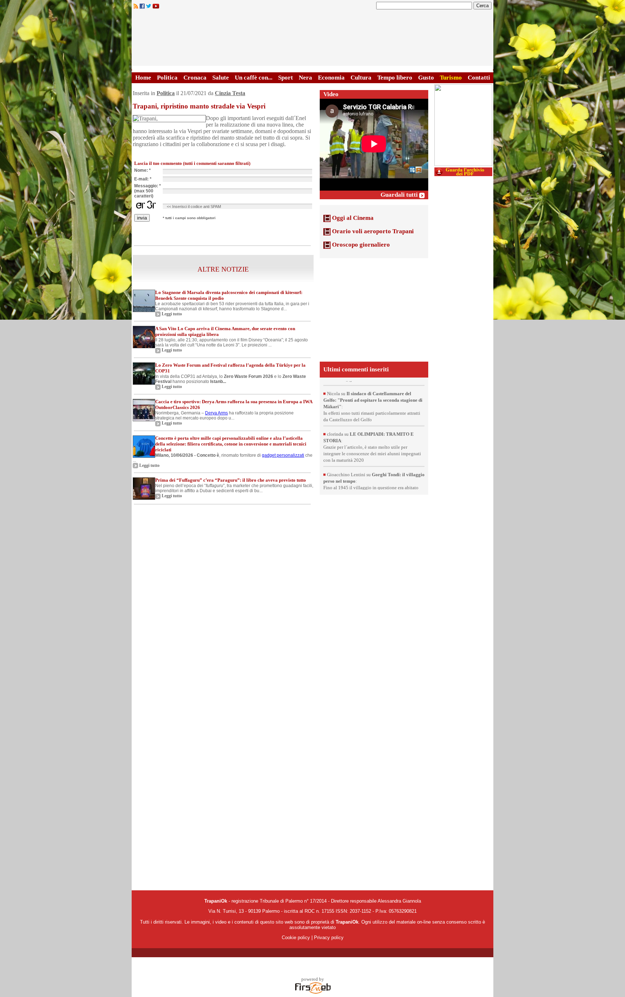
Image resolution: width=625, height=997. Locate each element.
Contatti (479, 77)
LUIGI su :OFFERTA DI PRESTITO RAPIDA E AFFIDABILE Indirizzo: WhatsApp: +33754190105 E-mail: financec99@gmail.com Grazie (372, 381)
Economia (331, 77)
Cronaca (195, 77)
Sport (285, 77)
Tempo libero (394, 77)
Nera (305, 77)
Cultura (360, 77)
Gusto (426, 77)
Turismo (451, 77)
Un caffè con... (253, 77)
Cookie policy (296, 937)
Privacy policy (329, 937)
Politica (167, 77)
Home (143, 77)
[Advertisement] (374, 309)
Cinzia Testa (230, 93)
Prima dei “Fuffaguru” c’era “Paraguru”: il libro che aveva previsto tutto (230, 480)
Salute (220, 77)
